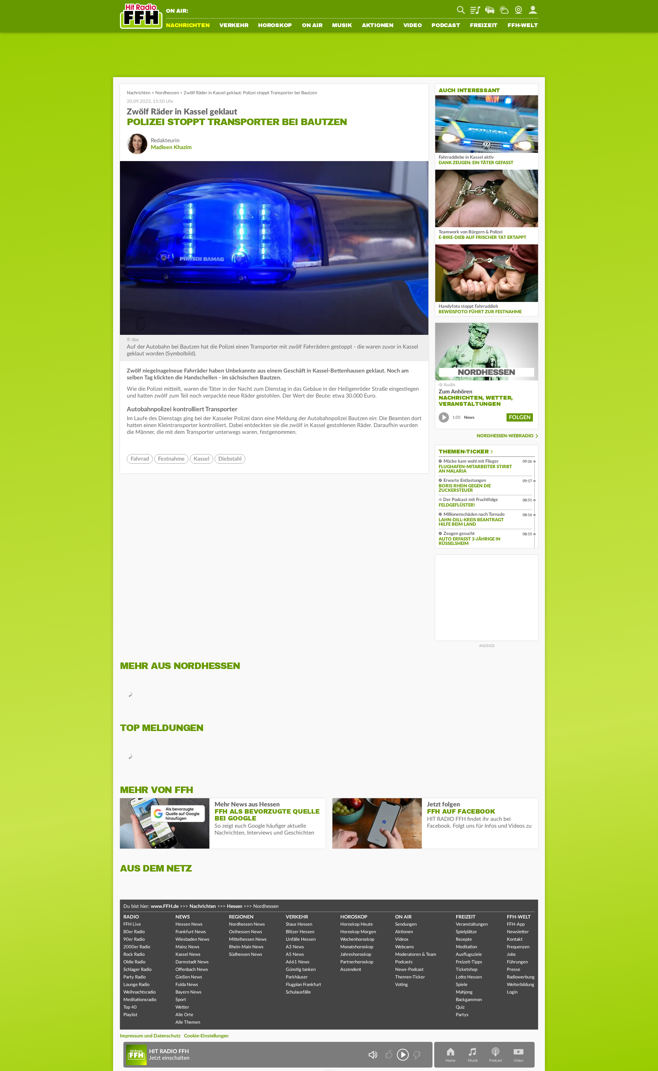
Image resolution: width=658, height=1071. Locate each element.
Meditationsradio (139, 1000)
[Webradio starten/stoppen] (403, 1055)
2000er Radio (136, 947)
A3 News (295, 947)
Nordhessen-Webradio (505, 436)
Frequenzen (518, 947)
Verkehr (233, 26)
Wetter (504, 7)
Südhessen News (245, 954)
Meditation (466, 947)
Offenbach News (191, 969)
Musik (342, 26)
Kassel (201, 459)
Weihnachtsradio (139, 992)
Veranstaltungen (472, 924)
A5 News (295, 954)
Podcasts (404, 962)
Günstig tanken (301, 969)
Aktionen (377, 26)
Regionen (241, 917)
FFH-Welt (523, 26)
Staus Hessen (299, 924)
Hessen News (189, 924)
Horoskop (275, 26)
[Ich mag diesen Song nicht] (416, 1055)
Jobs (511, 954)
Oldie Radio (134, 962)
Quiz (460, 1007)
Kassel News (187, 954)
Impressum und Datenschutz (150, 1036)
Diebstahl (230, 459)
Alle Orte (184, 1015)
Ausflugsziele (469, 954)
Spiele (461, 985)
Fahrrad (140, 459)
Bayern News (188, 992)
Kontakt (515, 939)
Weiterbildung (520, 985)
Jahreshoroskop (355, 954)
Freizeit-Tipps (469, 962)
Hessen (234, 906)
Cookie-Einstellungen (206, 1036)
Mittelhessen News (248, 939)
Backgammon (469, 1000)
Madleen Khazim (171, 147)
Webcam (518, 7)
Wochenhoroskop (357, 939)
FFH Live (132, 924)
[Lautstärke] (373, 1055)
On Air (312, 26)
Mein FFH (533, 7)
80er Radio (134, 932)
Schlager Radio (137, 969)
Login (512, 992)
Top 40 (130, 1007)
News (182, 917)
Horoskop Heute (356, 924)
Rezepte (464, 939)
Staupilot (490, 7)
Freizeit (484, 26)
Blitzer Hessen (300, 932)
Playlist (475, 7)
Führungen (517, 962)
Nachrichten (187, 26)
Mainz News (187, 947)
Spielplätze (466, 932)
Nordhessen (167, 93)
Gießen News (188, 977)
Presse (513, 969)
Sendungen (406, 924)
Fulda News (186, 985)
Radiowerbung (521, 977)
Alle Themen (187, 1022)
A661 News (297, 962)
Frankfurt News (190, 932)
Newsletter (518, 932)
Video (412, 26)
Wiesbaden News (192, 939)
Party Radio (134, 977)
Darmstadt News (192, 962)
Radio (131, 917)
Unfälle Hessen (301, 939)
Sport (180, 1000)
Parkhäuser (297, 977)
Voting (401, 985)
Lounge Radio (136, 985)
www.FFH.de (165, 906)
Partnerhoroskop (356, 962)
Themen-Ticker (464, 451)
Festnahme (171, 459)
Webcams (404, 947)
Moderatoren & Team (415, 954)
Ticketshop (466, 969)
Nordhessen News (247, 924)
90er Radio (134, 939)
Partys (462, 1015)
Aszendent (350, 969)
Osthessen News (245, 932)
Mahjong (464, 992)
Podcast (445, 26)
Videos (402, 939)
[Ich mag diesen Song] (389, 1055)
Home (450, 1060)
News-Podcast (409, 969)
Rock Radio (134, 954)
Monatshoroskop (356, 947)
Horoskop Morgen (358, 932)
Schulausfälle (298, 992)
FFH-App (516, 924)
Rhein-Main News (246, 947)
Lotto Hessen (469, 977)
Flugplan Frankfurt (303, 985)
